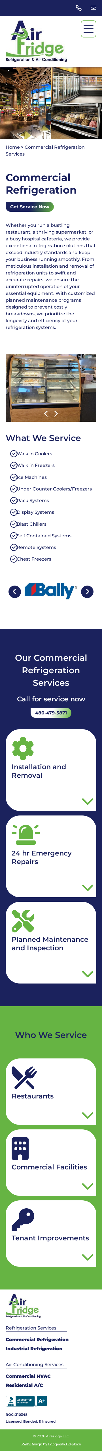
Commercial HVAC (28, 1376)
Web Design (32, 1444)
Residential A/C (24, 1385)
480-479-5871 (51, 713)
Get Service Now (29, 206)
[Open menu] (88, 28)
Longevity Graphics (64, 1444)
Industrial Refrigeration (34, 1348)
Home (13, 147)
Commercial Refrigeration (37, 1339)
